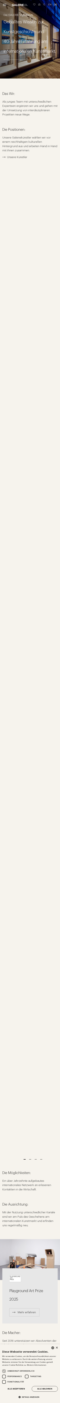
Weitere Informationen (36, 1365)
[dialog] (30, 1373)
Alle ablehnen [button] (44, 1389)
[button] (30, 1397)
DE (55, 4)
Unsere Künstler (17, 157)
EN (50, 4)
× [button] (57, 1348)
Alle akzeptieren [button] (16, 1389)
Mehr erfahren (27, 1312)
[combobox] (52, 1347)
